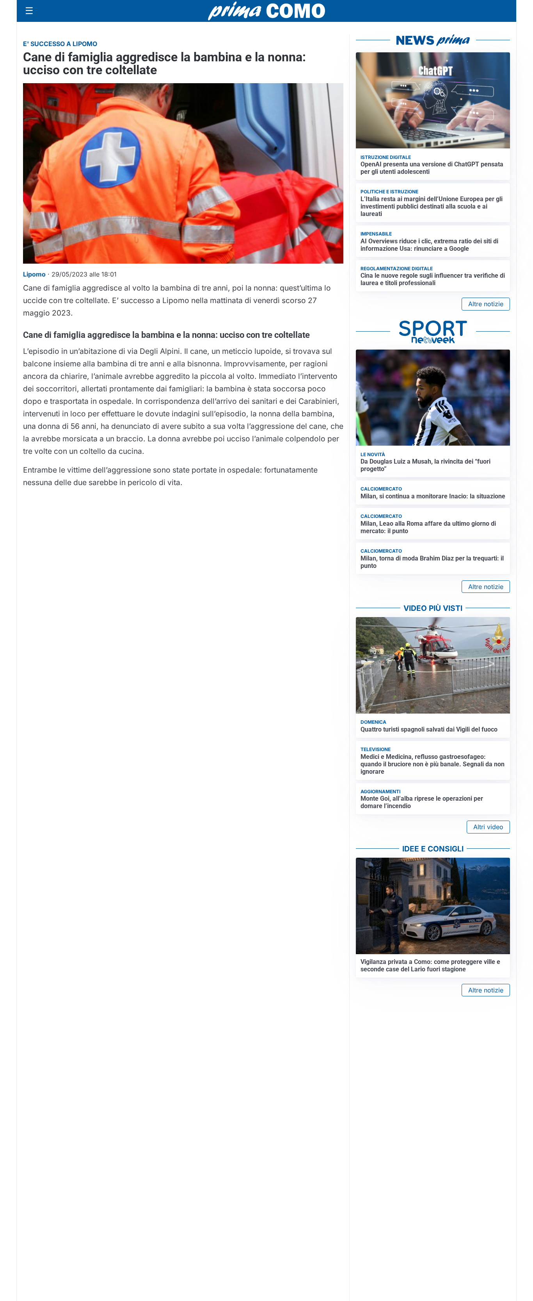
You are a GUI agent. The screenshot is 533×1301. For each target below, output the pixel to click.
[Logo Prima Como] (266, 11)
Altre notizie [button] (485, 304)
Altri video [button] (488, 827)
